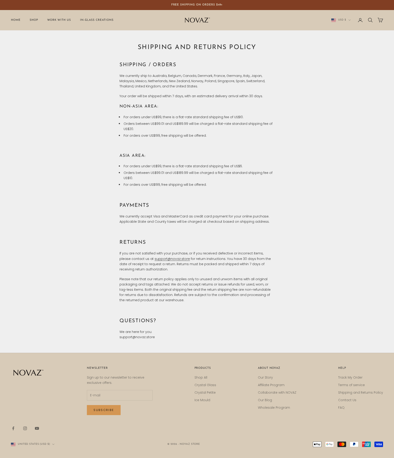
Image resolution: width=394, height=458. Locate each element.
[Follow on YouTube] (37, 428)
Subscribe (103, 410)
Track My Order (350, 377)
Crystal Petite (205, 392)
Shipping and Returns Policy (360, 392)
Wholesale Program (274, 407)
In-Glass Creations (96, 20)
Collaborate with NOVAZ (277, 392)
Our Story (265, 377)
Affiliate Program (271, 385)
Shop (34, 20)
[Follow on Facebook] (13, 428)
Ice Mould (202, 400)
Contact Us (347, 400)
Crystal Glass (205, 385)
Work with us (59, 20)
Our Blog (265, 400)
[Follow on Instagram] (25, 428)
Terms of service (351, 385)
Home (16, 20)
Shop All (200, 377)
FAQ (341, 407)
